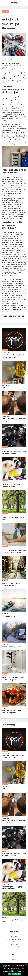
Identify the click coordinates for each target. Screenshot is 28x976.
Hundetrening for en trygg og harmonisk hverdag (12, 485)
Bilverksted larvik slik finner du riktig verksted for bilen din (14, 453)
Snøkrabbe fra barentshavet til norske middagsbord (12, 711)
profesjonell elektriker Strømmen (12, 111)
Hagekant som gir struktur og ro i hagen (13, 518)
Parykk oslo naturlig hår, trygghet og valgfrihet (13, 420)
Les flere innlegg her (14, 316)
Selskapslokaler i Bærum (10, 388)
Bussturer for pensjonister (11, 647)
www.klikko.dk (15, 947)
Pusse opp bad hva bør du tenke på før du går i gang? (13, 678)
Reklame (14, 959)
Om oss (14, 962)
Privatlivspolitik (16, 973)
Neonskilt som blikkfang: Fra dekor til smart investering (14, 356)
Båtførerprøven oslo (9, 616)
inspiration (5, 11)
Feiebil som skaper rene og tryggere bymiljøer (11, 584)
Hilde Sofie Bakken (19, 15)
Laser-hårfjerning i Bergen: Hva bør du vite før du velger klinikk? (14, 551)
